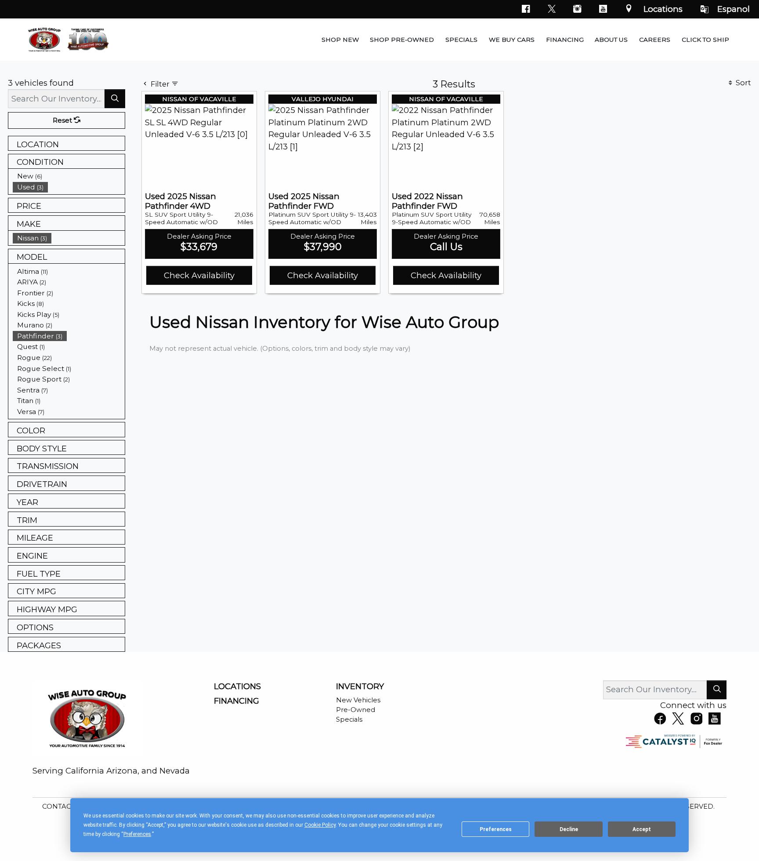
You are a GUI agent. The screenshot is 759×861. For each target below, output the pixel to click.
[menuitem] (69, 176)
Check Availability (199, 275)
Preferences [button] (137, 834)
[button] (340, 40)
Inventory (360, 686)
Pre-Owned (355, 710)
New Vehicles (358, 700)
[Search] (115, 98)
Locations (663, 9)
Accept (641, 829)
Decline (569, 829)
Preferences (496, 829)
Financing (236, 701)
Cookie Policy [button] (320, 825)
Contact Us (65, 806)
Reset (63, 120)
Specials (349, 719)
